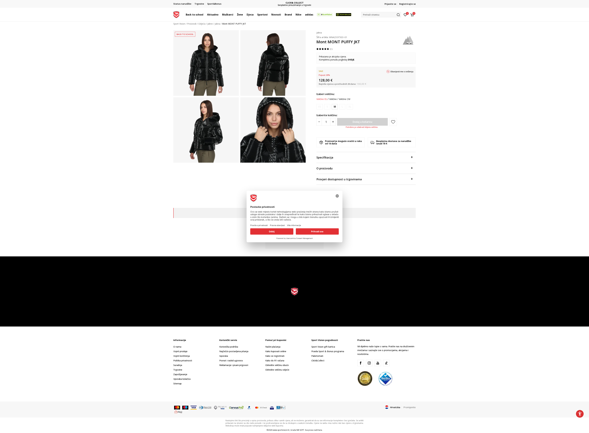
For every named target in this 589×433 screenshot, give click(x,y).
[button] (205, 14)
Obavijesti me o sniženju (401, 71)
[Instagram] (369, 363)
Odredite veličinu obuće (277, 365)
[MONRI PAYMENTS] (178, 411)
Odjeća (201, 23)
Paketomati (317, 355)
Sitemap (177, 383)
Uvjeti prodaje (180, 351)
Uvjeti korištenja (181, 355)
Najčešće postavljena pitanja (233, 351)
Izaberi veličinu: (325, 94)
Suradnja (177, 365)
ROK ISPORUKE (294, 3)
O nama (177, 346)
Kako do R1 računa (274, 360)
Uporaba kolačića (182, 378)
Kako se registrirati (274, 355)
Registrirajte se (407, 3)
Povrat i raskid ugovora (231, 360)
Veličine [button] (333, 99)
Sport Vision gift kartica (323, 346)
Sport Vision (179, 23)
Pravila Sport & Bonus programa (327, 351)
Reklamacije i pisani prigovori (233, 365)
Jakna (217, 23)
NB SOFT (300, 430)
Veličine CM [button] (344, 99)
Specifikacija (324, 157)
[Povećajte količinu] (333, 122)
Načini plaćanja (272, 346)
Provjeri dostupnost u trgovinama (339, 179)
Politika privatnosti (182, 360)
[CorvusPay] (236, 407)
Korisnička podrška (228, 346)
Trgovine (177, 369)
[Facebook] (361, 363)
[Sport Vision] (176, 14)
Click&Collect (317, 360)
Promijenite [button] (409, 407)
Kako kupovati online (275, 351)
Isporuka (223, 355)
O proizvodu (324, 168)
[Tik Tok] (386, 363)
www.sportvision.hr (281, 430)
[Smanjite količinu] (319, 122)
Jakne (210, 23)
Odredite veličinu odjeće (277, 369)
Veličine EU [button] (321, 99)
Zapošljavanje (180, 374)
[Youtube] (378, 363)
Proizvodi (191, 23)
